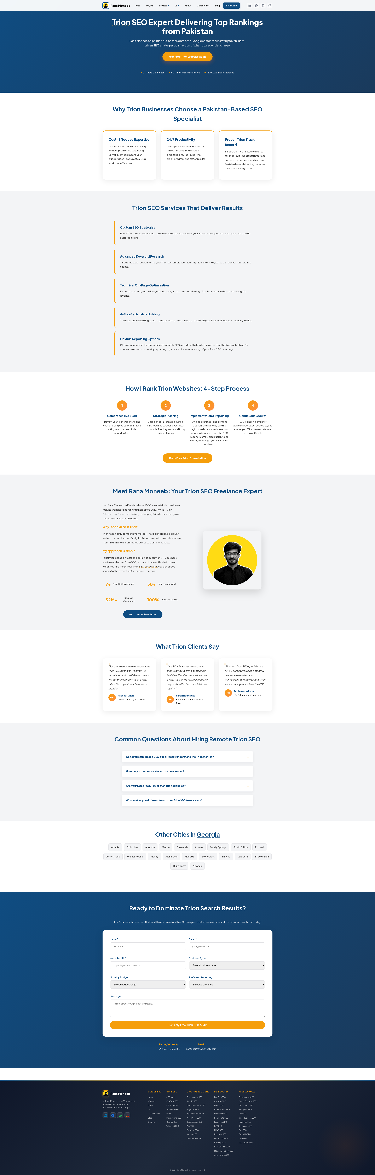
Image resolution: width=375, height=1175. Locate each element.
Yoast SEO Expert (194, 1138)
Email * (193, 939)
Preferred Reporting (200, 977)
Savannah (182, 847)
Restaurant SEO (245, 1126)
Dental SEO (219, 1105)
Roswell (259, 847)
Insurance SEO (220, 1122)
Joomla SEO (192, 1134)
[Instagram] (269, 5)
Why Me (149, 5)
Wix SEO (190, 1126)
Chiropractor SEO (246, 1097)
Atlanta (115, 847)
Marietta (189, 856)
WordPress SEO (194, 1118)
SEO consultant (148, 566)
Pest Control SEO (222, 1147)
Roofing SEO (220, 1143)
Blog (217, 5)
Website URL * (118, 958)
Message (115, 996)
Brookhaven (262, 856)
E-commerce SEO (194, 1097)
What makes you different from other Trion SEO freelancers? (164, 800)
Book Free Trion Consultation (187, 458)
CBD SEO (243, 1138)
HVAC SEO (218, 1130)
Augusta (150, 847)
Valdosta (243, 856)
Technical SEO (172, 1109)
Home (137, 5)
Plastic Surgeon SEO (247, 1101)
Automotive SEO (221, 1155)
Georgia (208, 834)
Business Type (197, 958)
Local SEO (170, 1114)
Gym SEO (243, 1130)
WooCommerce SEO (196, 1105)
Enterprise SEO (245, 1109)
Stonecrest (208, 856)
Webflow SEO (193, 1130)
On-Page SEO (172, 1101)
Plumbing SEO (220, 1134)
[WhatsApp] (263, 5)
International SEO (173, 1118)
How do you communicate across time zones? (155, 771)
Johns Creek (113, 856)
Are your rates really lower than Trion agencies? (156, 785)
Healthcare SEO (221, 1114)
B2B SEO (218, 1126)
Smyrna (226, 856)
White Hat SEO (172, 1126)
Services (163, 5)
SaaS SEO (243, 1114)
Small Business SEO (247, 1118)
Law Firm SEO (220, 1097)
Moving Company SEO (223, 1151)
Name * (114, 939)
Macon (166, 847)
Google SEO (171, 1122)
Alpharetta (172, 856)
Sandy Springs (218, 847)
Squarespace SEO (195, 1122)
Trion (121, 22)
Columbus (132, 847)
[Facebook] (256, 5)
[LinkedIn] (249, 5)
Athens (199, 847)
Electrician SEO (221, 1138)
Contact (151, 1122)
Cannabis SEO (245, 1134)
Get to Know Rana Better (143, 614)
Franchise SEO (245, 1122)
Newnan (197, 865)
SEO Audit (170, 1097)
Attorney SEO (220, 1101)
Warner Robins (135, 856)
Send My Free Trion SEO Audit (188, 1025)
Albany (154, 856)
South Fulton (240, 847)
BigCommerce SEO (195, 1114)
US (176, 5)
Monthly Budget (119, 977)
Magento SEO (193, 1109)
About (188, 5)
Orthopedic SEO (246, 1105)
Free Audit (231, 5)
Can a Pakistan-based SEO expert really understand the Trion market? (170, 756)
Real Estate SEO (221, 1118)
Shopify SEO (192, 1101)
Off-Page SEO (172, 1105)
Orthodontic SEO (222, 1109)
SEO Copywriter (246, 1143)
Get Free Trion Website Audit (187, 56)
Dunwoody (179, 865)
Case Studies (203, 5)
